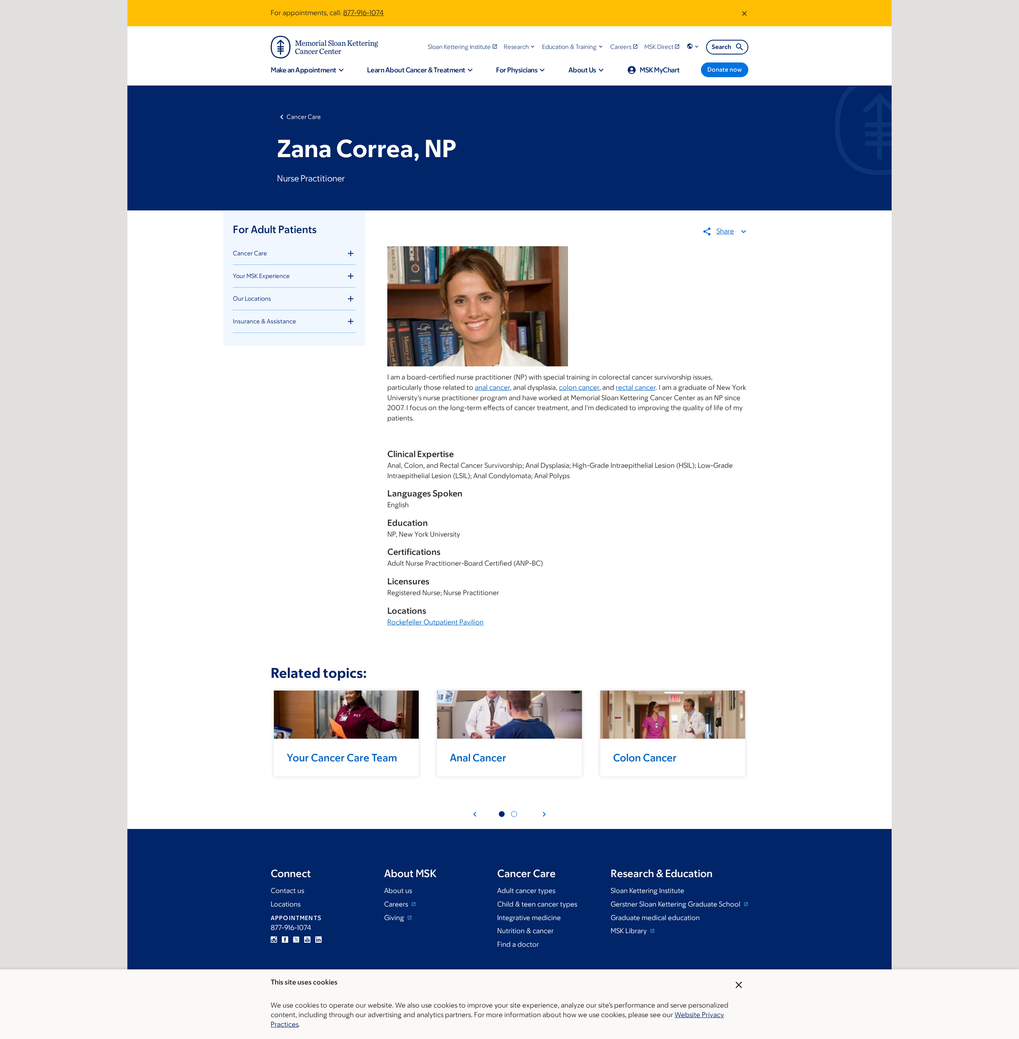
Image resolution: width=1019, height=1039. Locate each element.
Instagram (274, 939)
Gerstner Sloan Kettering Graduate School (676, 904)
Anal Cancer (478, 757)
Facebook (285, 939)
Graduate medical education (655, 918)
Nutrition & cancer (525, 931)
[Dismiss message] (744, 13)
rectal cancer (636, 387)
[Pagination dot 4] (514, 814)
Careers (397, 904)
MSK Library (629, 931)
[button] (520, 46)
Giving (395, 918)
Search (721, 46)
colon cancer (579, 387)
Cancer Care (304, 116)
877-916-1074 (363, 13)
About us (398, 891)
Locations (286, 904)
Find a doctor (518, 944)
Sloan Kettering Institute (647, 891)
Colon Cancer (645, 757)
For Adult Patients (274, 229)
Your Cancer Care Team (342, 757)
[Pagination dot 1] (502, 814)
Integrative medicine (529, 918)
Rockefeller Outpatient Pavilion (435, 622)
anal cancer (492, 387)
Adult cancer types (526, 891)
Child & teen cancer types (537, 904)
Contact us (287, 891)
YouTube (307, 939)
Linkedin (318, 939)
